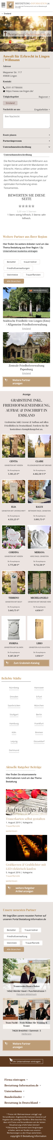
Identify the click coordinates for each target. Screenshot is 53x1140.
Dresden (14, 696)
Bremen (39, 732)
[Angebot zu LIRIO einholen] (39, 628)
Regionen (44, 96)
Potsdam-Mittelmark (26, 994)
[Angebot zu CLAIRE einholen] (39, 446)
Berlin (39, 714)
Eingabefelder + (42, 109)
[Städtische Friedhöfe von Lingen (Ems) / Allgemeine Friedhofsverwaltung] (26, 302)
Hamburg (14, 723)
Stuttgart (14, 714)
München (39, 705)
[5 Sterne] (33, 206)
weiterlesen (11, 831)
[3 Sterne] (26, 206)
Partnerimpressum (12, 141)
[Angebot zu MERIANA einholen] (39, 537)
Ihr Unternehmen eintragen (27, 1061)
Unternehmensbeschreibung (17, 147)
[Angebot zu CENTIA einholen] (13, 446)
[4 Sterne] (29, 206)
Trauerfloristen (33, 274)
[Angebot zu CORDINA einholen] (13, 537)
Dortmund (14, 750)
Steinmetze (12, 274)
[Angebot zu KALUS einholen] (39, 491)
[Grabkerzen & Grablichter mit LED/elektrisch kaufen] (26, 848)
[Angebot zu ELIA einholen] (13, 491)
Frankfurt (39, 723)
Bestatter (11, 261)
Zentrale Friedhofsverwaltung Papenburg (26, 367)
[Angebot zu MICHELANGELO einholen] (39, 582)
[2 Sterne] (23, 206)
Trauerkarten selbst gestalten (25, 819)
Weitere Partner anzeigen (21, 1045)
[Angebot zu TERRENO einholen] (13, 582)
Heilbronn (27, 1033)
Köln (14, 732)
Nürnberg (14, 687)
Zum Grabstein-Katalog (26, 663)
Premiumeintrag (40, 290)
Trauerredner (31, 930)
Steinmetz (12, 942)
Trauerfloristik (13, 826)
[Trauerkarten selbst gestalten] (26, 802)
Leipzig (14, 741)
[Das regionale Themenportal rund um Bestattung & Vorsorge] (10, 5)
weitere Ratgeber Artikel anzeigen (25, 889)
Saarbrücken (14, 705)
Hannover (39, 687)
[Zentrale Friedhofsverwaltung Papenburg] (26, 347)
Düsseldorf (39, 741)
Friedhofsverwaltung (17, 936)
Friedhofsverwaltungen (18, 268)
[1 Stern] (20, 206)
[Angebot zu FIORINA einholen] (13, 628)
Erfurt (39, 696)
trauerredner (30, 261)
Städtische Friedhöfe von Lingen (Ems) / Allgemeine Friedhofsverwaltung (26, 322)
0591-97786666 (14, 87)
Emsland (7, 13)
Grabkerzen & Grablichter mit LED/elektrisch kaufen (26, 866)
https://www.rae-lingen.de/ (19, 91)
